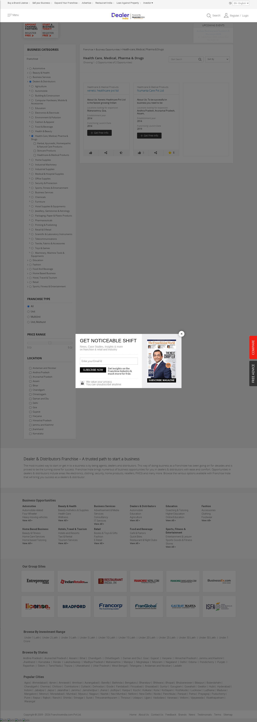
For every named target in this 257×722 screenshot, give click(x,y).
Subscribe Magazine (162, 380)
